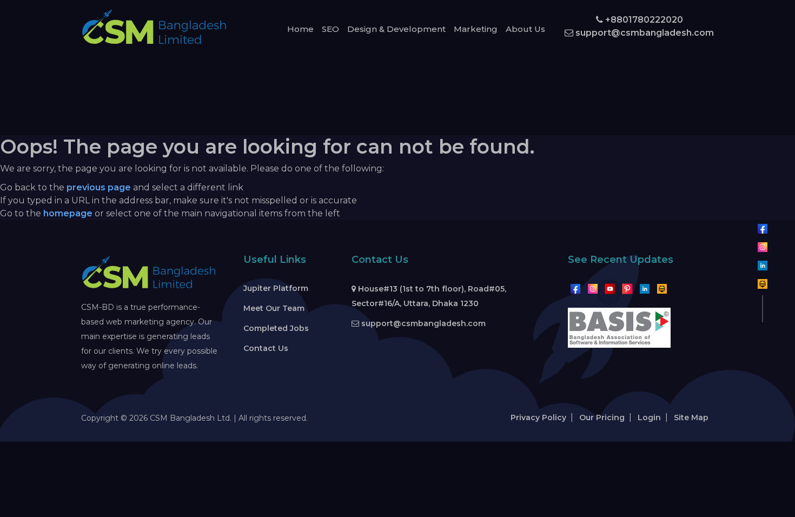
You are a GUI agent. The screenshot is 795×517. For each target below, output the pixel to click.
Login (649, 417)
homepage (67, 213)
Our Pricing (602, 417)
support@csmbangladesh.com (643, 33)
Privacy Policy (538, 417)
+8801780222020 (643, 20)
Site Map (691, 417)
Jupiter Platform (275, 288)
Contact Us (265, 348)
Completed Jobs (276, 328)
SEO (330, 29)
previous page (99, 187)
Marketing (476, 29)
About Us (525, 29)
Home (300, 29)
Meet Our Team (273, 308)
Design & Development (396, 29)
